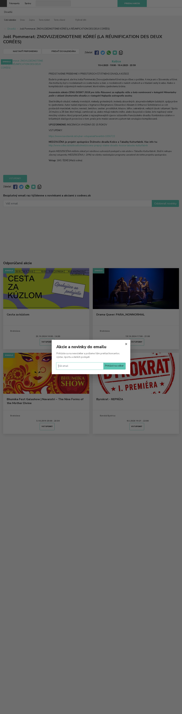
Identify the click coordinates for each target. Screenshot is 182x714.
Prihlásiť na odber (114, 365)
